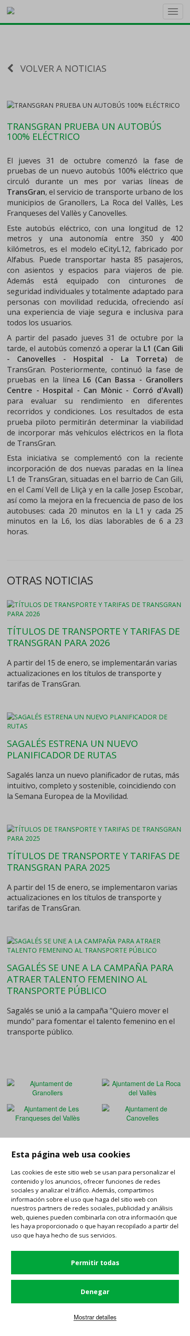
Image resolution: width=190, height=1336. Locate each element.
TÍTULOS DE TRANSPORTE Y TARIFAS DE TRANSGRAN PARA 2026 (93, 637)
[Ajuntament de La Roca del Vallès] (142, 1086)
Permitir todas (95, 1262)
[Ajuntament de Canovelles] (142, 1111)
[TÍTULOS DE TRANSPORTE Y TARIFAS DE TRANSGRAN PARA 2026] (95, 609)
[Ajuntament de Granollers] (47, 1086)
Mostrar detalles (95, 1317)
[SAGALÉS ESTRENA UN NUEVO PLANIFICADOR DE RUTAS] (95, 721)
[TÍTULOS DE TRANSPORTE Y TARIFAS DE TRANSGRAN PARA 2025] (95, 834)
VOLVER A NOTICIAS (62, 68)
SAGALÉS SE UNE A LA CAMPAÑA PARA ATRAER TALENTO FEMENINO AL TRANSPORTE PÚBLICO (90, 979)
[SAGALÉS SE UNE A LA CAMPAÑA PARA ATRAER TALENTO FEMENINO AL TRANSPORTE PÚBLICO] (95, 946)
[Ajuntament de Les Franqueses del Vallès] (47, 1111)
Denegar (95, 1291)
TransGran (26, 192)
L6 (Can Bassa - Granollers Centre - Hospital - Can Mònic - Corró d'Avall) (95, 385)
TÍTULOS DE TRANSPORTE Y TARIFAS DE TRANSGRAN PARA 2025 (93, 861)
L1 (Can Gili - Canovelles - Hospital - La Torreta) (95, 353)
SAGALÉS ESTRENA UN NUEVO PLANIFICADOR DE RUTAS (72, 749)
